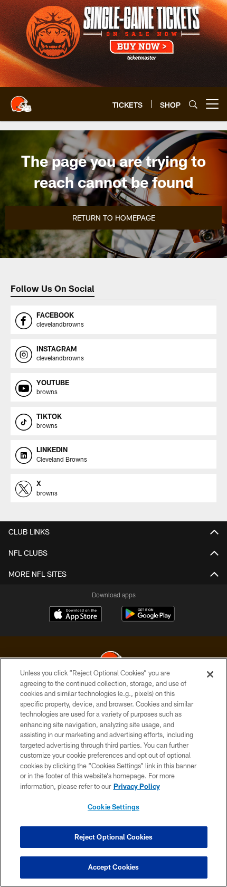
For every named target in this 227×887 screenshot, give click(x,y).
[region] (113, 772)
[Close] (210, 674)
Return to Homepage (113, 217)
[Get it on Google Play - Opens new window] (148, 619)
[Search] (193, 104)
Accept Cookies (113, 867)
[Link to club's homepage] (21, 99)
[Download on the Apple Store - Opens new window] (75, 615)
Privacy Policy (137, 786)
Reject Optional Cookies (113, 837)
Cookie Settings (113, 807)
